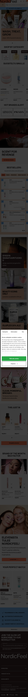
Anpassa (13, 363)
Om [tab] (23, 331)
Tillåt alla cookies (14, 358)
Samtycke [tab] (5, 331)
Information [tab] (14, 331)
